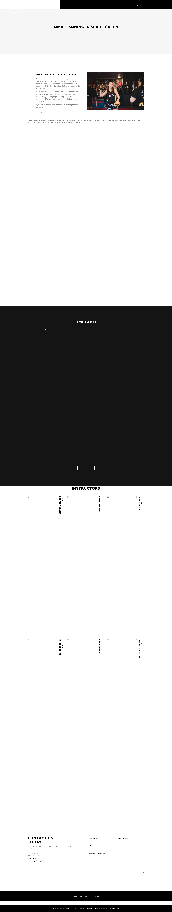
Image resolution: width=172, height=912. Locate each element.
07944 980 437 (35, 859)
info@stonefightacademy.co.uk (42, 861)
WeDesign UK (114, 908)
